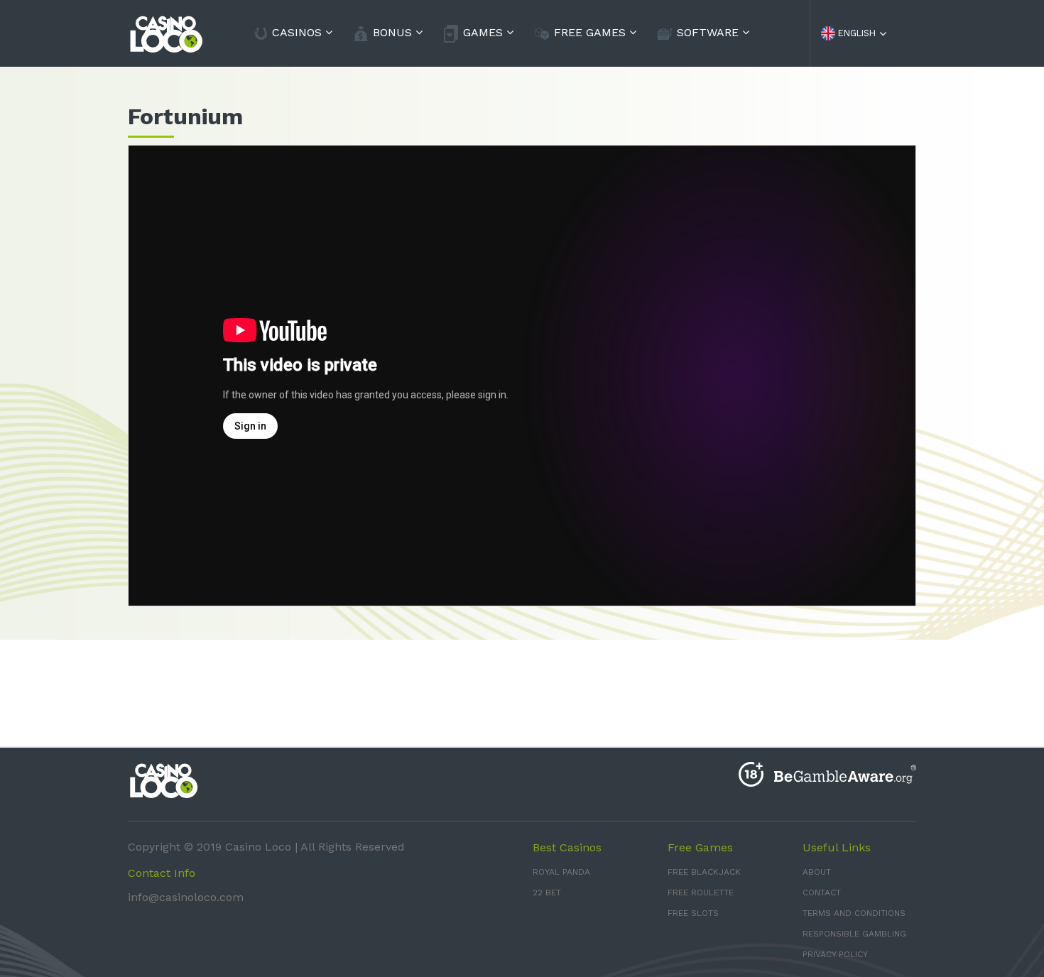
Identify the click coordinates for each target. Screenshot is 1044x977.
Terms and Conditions (854, 913)
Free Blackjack (704, 872)
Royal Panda (561, 872)
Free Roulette (701, 892)
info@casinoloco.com (186, 897)
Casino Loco (258, 846)
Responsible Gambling (854, 934)
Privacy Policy (835, 954)
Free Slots (693, 913)
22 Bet (547, 892)
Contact (822, 892)
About (817, 872)
